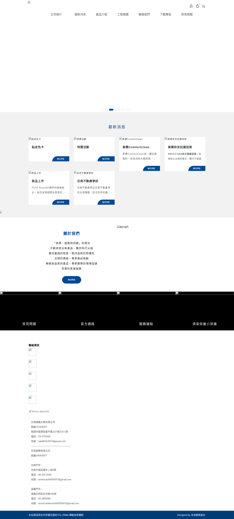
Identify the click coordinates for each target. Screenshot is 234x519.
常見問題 (187, 14)
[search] (204, 6)
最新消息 (80, 14)
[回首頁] (38, 4)
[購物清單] (197, 5)
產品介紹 (101, 14)
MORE (71, 279)
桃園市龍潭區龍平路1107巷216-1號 (49, 431)
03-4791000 (44, 436)
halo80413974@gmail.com (52, 441)
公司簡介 (56, 14)
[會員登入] (191, 5)
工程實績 (123, 14)
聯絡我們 (144, 14)
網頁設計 (200, 515)
